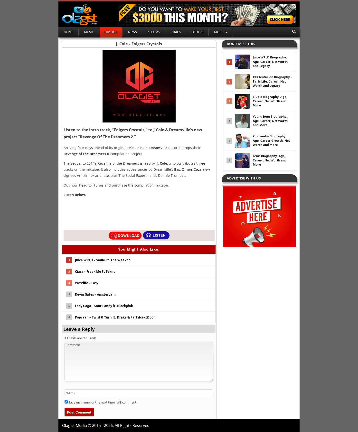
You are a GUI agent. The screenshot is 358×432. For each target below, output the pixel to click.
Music (89, 32)
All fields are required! (80, 338)
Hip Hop (110, 32)
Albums (154, 32)
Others (197, 32)
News (132, 32)
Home (68, 32)
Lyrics (176, 32)
